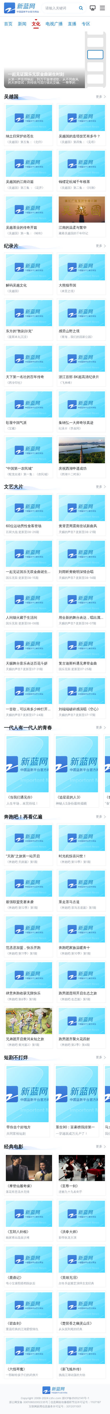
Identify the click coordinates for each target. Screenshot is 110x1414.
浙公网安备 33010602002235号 (28, 1402)
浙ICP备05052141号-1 (75, 1398)
